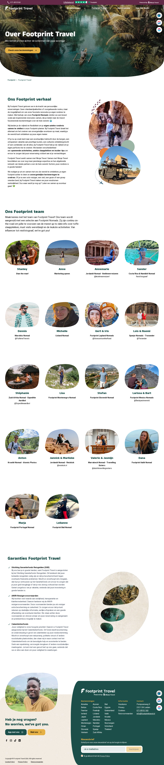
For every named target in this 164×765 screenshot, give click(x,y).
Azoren (96, 704)
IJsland (96, 713)
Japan (83, 716)
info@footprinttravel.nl (146, 713)
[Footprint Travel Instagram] (10, 740)
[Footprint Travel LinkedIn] (19, 740)
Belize (83, 707)
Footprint (11, 80)
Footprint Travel (99, 8)
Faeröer (84, 710)
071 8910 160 (142, 710)
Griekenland (109, 710)
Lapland (84, 720)
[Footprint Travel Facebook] (6, 740)
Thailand (108, 729)
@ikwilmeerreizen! (102, 276)
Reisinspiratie (124, 8)
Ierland (84, 713)
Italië (107, 713)
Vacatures (122, 704)
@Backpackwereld (142, 400)
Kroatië (107, 716)
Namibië (96, 723)
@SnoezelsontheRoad (102, 338)
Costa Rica (97, 707)
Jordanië (96, 716)
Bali (106, 704)
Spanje (95, 729)
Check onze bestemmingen (20, 50)
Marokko (96, 720)
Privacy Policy (105, 756)
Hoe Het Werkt (142, 8)
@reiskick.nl (62, 465)
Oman (83, 726)
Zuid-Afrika (97, 732)
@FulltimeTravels (22, 338)
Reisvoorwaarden (125, 713)
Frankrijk (96, 710)
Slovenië (84, 729)
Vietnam (84, 732)
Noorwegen (109, 723)
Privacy (121, 707)
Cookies (121, 710)
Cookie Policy (10, 762)
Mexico (108, 720)
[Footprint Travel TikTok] (15, 740)
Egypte (107, 707)
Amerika (84, 704)
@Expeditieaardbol (22, 403)
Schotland (109, 726)
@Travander (142, 338)
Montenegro (86, 723)
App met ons (13, 732)
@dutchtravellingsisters (102, 468)
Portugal (96, 726)
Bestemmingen (74, 8)
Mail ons (34, 732)
